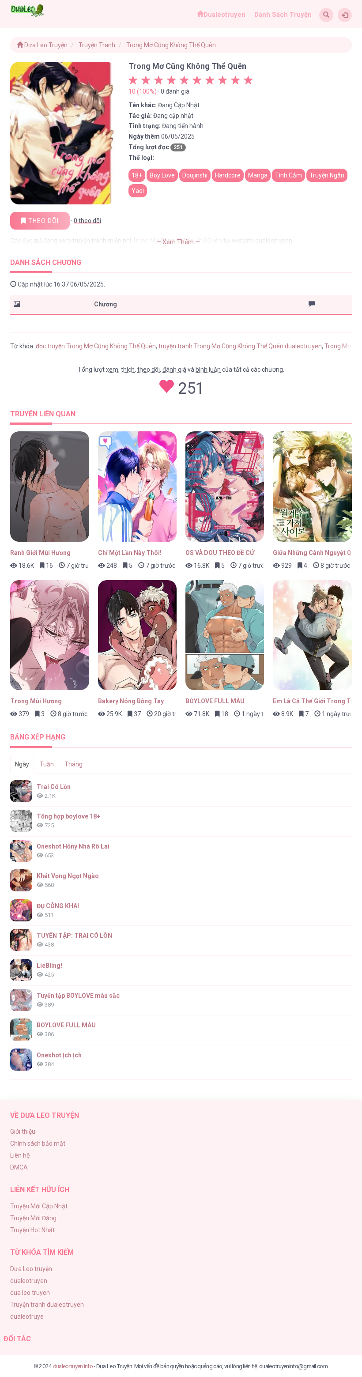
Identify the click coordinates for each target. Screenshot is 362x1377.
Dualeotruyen (224, 15)
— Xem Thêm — (178, 241)
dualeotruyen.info (73, 1365)
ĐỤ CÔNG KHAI (58, 905)
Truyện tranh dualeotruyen (47, 1304)
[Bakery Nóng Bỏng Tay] (137, 635)
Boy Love (162, 175)
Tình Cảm (288, 175)
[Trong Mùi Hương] (49, 635)
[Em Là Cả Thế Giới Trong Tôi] (312, 635)
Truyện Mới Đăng (33, 1218)
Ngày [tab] (22, 764)
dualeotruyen (28, 1280)
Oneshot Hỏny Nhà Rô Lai (73, 846)
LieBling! (49, 965)
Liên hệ (20, 1155)
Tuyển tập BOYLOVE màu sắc (78, 995)
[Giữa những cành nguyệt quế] (312, 486)
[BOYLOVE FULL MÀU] (224, 635)
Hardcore (228, 175)
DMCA (19, 1167)
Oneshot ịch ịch (59, 1055)
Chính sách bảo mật (37, 1143)
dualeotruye (27, 1316)
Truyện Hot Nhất (32, 1230)
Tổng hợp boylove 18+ (68, 816)
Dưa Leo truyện (31, 1268)
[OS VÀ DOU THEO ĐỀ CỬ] (224, 486)
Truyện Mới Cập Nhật (39, 1206)
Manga (258, 175)
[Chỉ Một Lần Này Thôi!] (137, 486)
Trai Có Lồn (54, 786)
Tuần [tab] (47, 764)
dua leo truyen (30, 1292)
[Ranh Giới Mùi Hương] (49, 486)
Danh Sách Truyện (283, 15)
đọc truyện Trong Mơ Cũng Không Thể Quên (96, 346)
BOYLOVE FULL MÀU (66, 1025)
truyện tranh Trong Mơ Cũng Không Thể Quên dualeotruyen (240, 346)
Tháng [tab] (73, 764)
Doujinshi (194, 175)
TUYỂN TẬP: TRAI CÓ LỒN (74, 935)
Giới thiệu (22, 1131)
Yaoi (138, 190)
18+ (137, 175)
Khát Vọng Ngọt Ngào (68, 875)
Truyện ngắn (326, 175)
